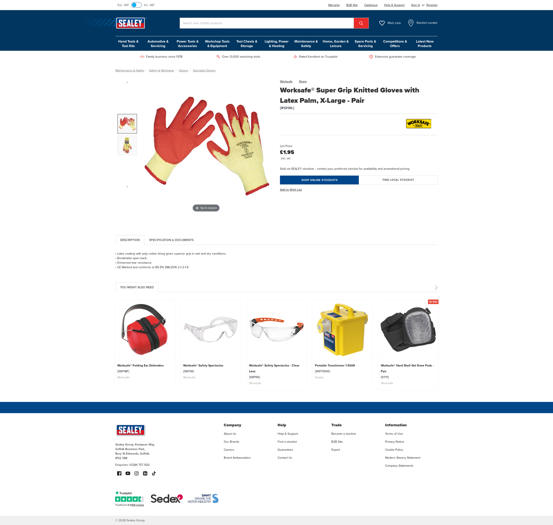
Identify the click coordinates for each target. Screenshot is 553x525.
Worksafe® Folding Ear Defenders (140, 368)
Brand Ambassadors (237, 457)
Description (130, 240)
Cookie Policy (394, 449)
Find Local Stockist (398, 180)
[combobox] (274, 23)
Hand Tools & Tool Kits (128, 43)
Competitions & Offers (395, 43)
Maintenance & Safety (306, 43)
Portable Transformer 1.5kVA (335, 368)
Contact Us (285, 457)
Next (435, 287)
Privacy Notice (394, 441)
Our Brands (231, 441)
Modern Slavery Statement (402, 457)
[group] (145, 342)
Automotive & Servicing (158, 43)
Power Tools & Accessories (188, 43)
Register (432, 5)
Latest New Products (425, 43)
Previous (426, 287)
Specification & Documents (171, 240)
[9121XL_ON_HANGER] (127, 145)
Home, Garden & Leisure (336, 43)
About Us (230, 433)
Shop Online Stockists (319, 180)
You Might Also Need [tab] (137, 287)
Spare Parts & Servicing (365, 43)
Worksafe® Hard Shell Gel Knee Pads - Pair (407, 371)
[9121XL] (127, 123)
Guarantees (285, 449)
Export (335, 449)
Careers (229, 449)
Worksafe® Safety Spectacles (203, 368)
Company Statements (399, 465)
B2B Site (337, 441)
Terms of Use (394, 433)
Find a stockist (287, 441)
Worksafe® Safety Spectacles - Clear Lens (274, 371)
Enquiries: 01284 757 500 (132, 465)
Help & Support (288, 433)
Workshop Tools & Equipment (217, 43)
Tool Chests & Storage (246, 43)
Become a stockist (343, 433)
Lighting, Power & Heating (277, 43)
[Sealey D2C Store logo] (166, 430)
